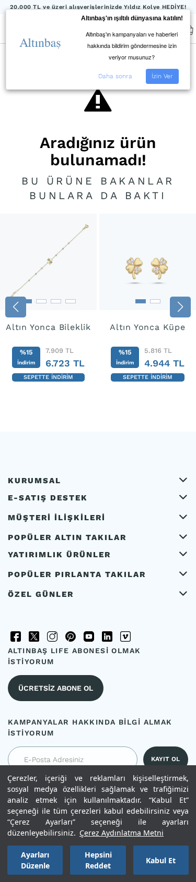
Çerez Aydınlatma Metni (121, 833)
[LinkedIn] (107, 636)
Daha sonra (115, 76)
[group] (48, 304)
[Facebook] (15, 636)
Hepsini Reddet (98, 860)
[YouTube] (89, 636)
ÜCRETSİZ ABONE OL (55, 688)
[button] (15, 307)
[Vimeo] (125, 636)
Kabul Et (161, 860)
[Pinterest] (70, 636)
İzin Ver (162, 76)
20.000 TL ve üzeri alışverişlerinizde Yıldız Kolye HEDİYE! (98, 7)
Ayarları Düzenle (35, 860)
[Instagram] (52, 636)
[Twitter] (34, 636)
